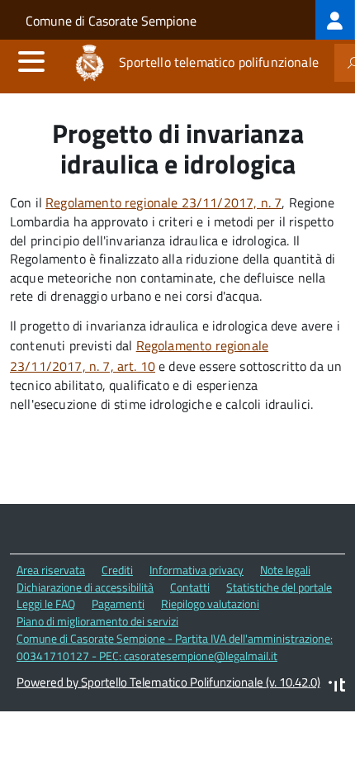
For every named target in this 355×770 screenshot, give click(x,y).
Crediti (117, 569)
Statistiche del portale (279, 587)
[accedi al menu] (31, 61)
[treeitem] (335, 20)
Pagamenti (118, 603)
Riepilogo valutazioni (210, 603)
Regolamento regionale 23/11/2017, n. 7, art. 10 (139, 355)
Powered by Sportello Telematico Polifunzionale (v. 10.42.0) (168, 682)
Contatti (190, 587)
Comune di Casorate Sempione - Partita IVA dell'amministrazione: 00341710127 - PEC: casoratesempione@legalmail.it (175, 647)
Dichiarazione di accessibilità (85, 587)
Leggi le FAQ (46, 603)
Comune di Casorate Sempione (111, 21)
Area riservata (51, 569)
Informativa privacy (196, 569)
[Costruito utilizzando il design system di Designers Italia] (337, 687)
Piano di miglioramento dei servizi (97, 621)
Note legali (285, 569)
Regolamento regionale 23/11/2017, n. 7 (163, 202)
